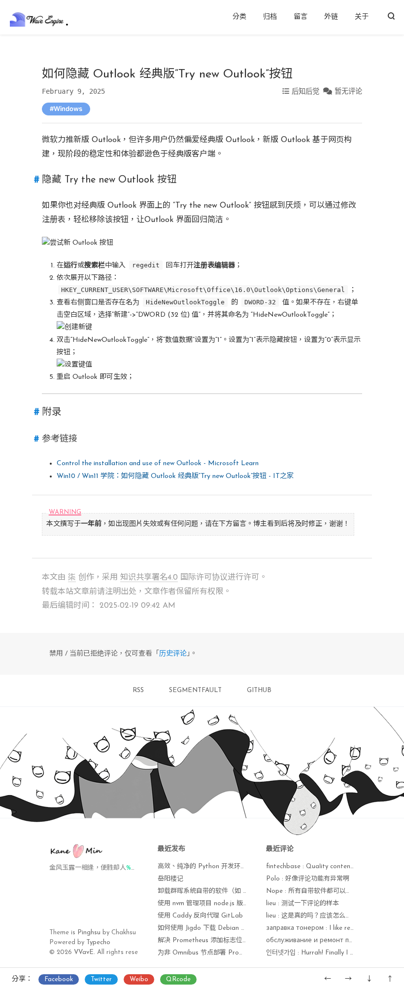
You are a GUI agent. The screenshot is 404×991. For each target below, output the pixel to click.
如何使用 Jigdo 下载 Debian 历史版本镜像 (218, 928)
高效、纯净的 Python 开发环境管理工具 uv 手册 (227, 866)
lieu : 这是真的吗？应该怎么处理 (312, 916)
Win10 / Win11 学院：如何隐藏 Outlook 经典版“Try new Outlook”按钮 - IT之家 (175, 476)
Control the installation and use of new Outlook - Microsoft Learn (158, 463)
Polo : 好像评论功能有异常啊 (307, 879)
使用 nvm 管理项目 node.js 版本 (203, 903)
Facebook (58, 979)
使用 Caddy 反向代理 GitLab (200, 916)
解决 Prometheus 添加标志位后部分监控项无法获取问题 (238, 940)
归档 (270, 17)
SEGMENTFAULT (195, 690)
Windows (68, 108)
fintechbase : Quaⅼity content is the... (321, 866)
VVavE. (84, 952)
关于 (362, 17)
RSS (138, 690)
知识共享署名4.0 (149, 578)
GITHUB (259, 690)
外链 (331, 17)
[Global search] (391, 17)
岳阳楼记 (170, 879)
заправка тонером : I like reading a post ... (330, 928)
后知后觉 (305, 91)
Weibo (139, 979)
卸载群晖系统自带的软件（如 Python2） (216, 891)
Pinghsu (89, 932)
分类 (239, 17)
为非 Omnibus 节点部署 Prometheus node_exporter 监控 (241, 953)
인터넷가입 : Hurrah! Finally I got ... (316, 953)
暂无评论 (348, 91)
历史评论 (173, 654)
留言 (300, 17)
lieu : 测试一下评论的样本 (302, 903)
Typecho (98, 942)
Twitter (101, 979)
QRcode (178, 979)
